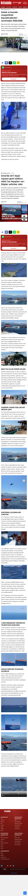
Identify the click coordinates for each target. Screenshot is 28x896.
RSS (5, 869)
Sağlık (2, 826)
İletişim (2, 855)
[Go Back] (25, 893)
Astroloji (2, 839)
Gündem (2, 819)
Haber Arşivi (17, 828)
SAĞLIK (20, 7)
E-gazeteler (17, 826)
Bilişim (2, 848)
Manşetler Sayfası (18, 823)
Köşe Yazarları (18, 821)
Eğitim (2, 830)
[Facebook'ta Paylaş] (6, 62)
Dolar (25, 2)
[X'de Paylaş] (10, 62)
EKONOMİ (14, 7)
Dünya (2, 844)
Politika (2, 828)
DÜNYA (13, 173)
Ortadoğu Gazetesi (6, 9)
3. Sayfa (2, 825)
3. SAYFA (13, 9)
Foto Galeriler (17, 842)
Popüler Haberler (4, 837)
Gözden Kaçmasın (4, 842)
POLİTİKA (8, 7)
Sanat (2, 841)
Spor (2, 823)
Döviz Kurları (17, 837)
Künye (2, 853)
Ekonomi (2, 821)
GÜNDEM (3, 7)
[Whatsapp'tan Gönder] (14, 62)
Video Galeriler (18, 825)
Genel (2, 846)
